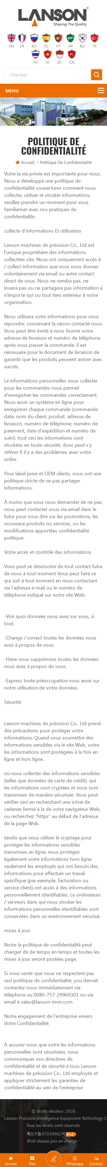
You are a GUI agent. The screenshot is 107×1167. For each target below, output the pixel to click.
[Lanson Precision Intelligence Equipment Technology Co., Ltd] (53, 16)
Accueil (28, 162)
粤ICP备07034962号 (46, 1134)
